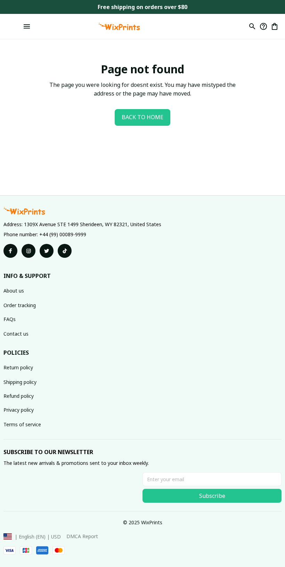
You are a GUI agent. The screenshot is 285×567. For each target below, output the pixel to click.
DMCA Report (82, 536)
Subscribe (212, 496)
